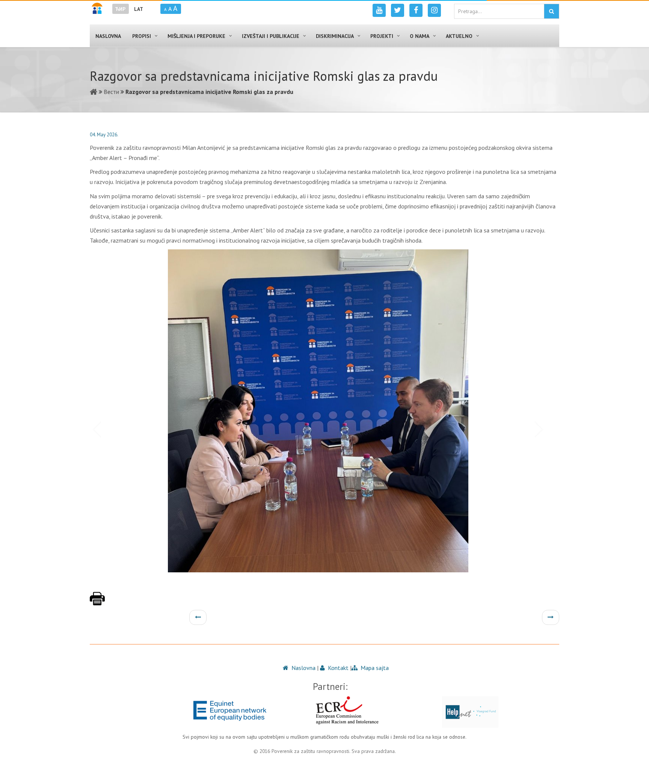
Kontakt (337, 667)
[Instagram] (434, 10)
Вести (111, 91)
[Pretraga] (551, 11)
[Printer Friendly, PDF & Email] (97, 602)
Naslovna (302, 667)
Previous (95, 428)
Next (540, 428)
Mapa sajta (374, 667)
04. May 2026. (104, 134)
